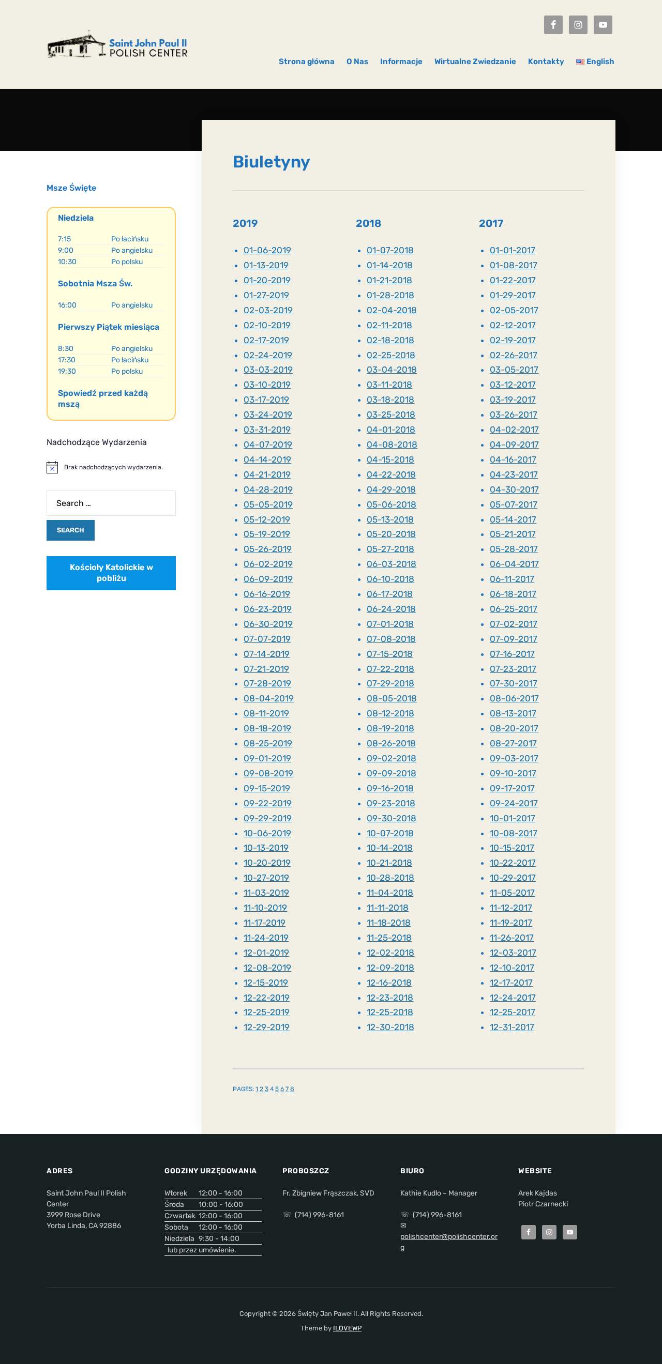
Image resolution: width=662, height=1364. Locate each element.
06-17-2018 (390, 594)
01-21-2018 (389, 280)
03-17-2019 (266, 399)
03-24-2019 (268, 414)
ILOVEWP (347, 1328)
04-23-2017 (514, 474)
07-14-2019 (267, 654)
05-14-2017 (513, 519)
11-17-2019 (264, 922)
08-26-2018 (391, 743)
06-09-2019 (268, 579)
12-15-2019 (266, 982)
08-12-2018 (390, 713)
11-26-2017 (512, 937)
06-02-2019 (268, 564)
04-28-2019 (268, 489)
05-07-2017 (513, 504)
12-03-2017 (513, 952)
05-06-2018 (391, 504)
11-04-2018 (390, 892)
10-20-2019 (267, 862)
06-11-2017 (512, 579)
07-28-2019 (267, 683)
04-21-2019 (267, 474)
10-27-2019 (266, 877)
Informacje (401, 61)
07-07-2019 (267, 639)
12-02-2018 (390, 952)
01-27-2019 (266, 295)
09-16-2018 (390, 788)
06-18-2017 (513, 594)
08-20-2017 (514, 728)
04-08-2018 (392, 444)
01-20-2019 (267, 280)
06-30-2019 (268, 624)
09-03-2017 (514, 758)
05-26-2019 (268, 549)
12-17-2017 (511, 982)
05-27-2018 (390, 549)
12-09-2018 (390, 967)
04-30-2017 (514, 489)
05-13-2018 (390, 519)
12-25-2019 (267, 1012)
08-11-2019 (266, 713)
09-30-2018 (391, 818)
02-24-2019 (268, 355)
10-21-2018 (389, 862)
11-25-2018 (389, 937)
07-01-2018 (390, 624)
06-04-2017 (514, 564)
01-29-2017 (513, 295)
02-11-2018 (389, 325)
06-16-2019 (267, 594)
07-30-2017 (513, 683)
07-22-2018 (390, 669)
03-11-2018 (389, 384)
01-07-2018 (390, 250)
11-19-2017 (511, 922)
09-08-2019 (268, 773)
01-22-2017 (513, 280)
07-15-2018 (390, 654)
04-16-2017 (513, 459)
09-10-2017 (513, 773)
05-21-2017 (513, 534)
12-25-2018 (390, 1012)
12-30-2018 (390, 1027)
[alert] (111, 467)
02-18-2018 (390, 340)
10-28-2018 (390, 877)
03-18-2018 (390, 399)
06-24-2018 (391, 609)
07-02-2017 (513, 624)
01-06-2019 (267, 250)
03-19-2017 (513, 399)
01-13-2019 (266, 265)
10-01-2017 (512, 818)
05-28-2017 (514, 549)
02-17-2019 (266, 340)
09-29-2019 (268, 818)
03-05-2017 (514, 369)
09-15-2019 (267, 788)
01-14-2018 (390, 265)
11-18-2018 (389, 922)
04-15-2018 (390, 459)
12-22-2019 (267, 997)
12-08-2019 (267, 967)
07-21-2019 (266, 669)
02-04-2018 (392, 310)
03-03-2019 (268, 369)
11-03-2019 (266, 892)
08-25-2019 (268, 743)
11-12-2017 (511, 907)
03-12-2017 (513, 384)
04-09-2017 (514, 444)
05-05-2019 (268, 504)
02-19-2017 (513, 340)
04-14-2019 (267, 459)
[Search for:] (111, 503)
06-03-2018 (391, 564)
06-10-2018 (390, 579)
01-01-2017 (512, 250)
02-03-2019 (268, 310)
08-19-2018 (390, 728)
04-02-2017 (514, 429)
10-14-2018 (390, 847)
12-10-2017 (512, 967)
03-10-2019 (267, 384)
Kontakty (546, 61)
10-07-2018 (390, 833)
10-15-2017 (512, 847)
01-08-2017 (513, 265)
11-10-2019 (265, 907)
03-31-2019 (267, 429)
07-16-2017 (512, 654)
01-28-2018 (390, 295)
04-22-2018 (391, 474)
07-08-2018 (391, 639)
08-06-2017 (514, 698)
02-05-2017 (514, 310)
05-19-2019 (267, 534)
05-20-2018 (391, 534)
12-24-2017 (513, 997)
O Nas (357, 61)
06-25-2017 (513, 609)
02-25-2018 (391, 355)
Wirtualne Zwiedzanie (475, 61)
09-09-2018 (391, 773)
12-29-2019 (267, 1027)
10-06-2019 (267, 833)
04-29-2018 (391, 489)
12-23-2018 (390, 997)
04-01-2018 (391, 429)
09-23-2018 (391, 803)
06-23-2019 (268, 609)
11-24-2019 (266, 937)
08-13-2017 (513, 713)
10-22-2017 (513, 862)
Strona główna (307, 61)
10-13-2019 (266, 847)
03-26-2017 (513, 414)
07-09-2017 (513, 639)
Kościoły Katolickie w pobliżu (111, 572)
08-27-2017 (513, 743)
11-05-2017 (512, 892)
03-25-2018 (391, 414)
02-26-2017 (513, 355)
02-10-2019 (267, 325)
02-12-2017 (513, 325)
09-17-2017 (512, 788)
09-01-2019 (267, 758)
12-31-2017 (512, 1027)
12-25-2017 (512, 1012)
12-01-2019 (266, 952)
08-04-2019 (269, 698)
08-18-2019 (267, 728)
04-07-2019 (268, 444)
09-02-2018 (391, 758)
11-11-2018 (388, 907)
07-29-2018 (390, 683)
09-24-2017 (514, 803)
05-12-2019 (267, 519)
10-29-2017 (513, 877)
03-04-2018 (392, 369)
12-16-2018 (389, 982)
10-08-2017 (513, 833)
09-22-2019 (268, 803)
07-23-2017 (513, 669)
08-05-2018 (392, 698)
